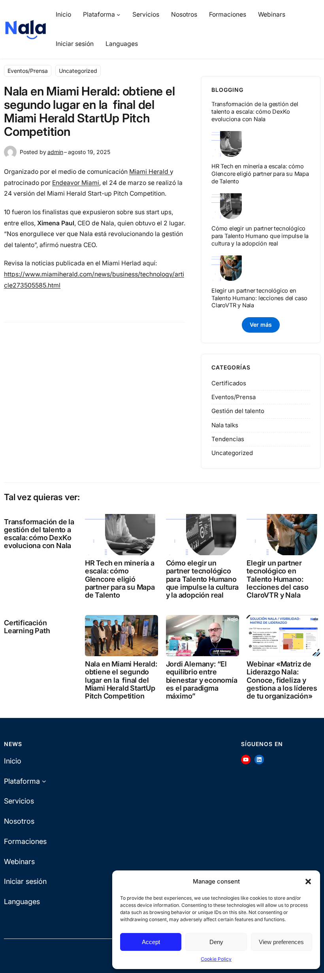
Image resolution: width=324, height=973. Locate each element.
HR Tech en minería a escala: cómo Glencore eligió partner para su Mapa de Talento (260, 174)
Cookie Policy (216, 959)
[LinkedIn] (259, 759)
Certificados (228, 383)
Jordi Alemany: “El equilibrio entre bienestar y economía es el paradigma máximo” (201, 680)
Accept (151, 942)
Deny (216, 942)
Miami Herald (149, 171)
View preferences (281, 942)
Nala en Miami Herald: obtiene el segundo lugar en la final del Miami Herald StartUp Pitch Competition (121, 680)
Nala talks (224, 425)
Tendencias (227, 439)
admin (55, 152)
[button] (308, 881)
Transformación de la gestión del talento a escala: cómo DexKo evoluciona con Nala (254, 112)
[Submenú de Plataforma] (118, 14)
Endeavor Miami (75, 183)
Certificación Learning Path (27, 627)
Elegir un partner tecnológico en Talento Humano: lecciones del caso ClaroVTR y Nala (259, 298)
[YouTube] (246, 759)
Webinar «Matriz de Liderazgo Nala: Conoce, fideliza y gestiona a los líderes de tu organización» (282, 680)
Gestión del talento (237, 411)
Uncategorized (78, 70)
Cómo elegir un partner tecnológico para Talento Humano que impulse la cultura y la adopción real (260, 236)
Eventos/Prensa (28, 70)
